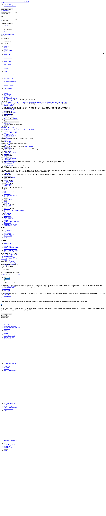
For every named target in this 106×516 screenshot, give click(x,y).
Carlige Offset (7, 205)
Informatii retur (7, 246)
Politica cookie (7, 250)
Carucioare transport (9, 287)
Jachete (5, 330)
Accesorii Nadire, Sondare (10, 131)
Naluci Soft (6, 196)
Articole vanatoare (8, 85)
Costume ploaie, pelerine (10, 326)
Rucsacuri (6, 291)
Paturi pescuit (7, 260)
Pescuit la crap (7, 216)
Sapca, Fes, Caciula (8, 447)
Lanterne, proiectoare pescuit (11, 407)
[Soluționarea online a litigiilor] (13, 274)
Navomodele (7, 367)
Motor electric (7, 366)
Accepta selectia (5, 315)
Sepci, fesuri (7, 331)
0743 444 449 (7, 4)
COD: (5, 113)
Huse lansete (7, 290)
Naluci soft (6, 98)
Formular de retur (8, 247)
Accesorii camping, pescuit (10, 254)
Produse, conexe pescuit (10, 81)
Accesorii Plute (7, 143)
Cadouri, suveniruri (8, 409)
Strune (5, 187)
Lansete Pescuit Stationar (10, 158)
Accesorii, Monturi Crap (10, 109)
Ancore (5, 201)
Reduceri (6, 49)
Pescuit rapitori (7, 61)
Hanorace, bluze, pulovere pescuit (12, 327)
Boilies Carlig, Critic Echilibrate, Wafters (14, 210)
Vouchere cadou (8, 50)
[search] (16, 12)
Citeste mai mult (5, 289)
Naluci (5, 189)
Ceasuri (5, 410)
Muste (5, 192)
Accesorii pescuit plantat (10, 363)
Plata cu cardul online (9, 234)
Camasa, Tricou (7, 446)
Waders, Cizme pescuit (9, 336)
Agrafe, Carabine (8, 183)
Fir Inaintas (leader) (8, 97)
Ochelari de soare (8, 402)
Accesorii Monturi (8, 181)
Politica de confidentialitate (10, 249)
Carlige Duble (7, 202)
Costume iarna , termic (9, 324)
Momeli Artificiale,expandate (11, 211)
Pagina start (6, 94)
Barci (5, 364)
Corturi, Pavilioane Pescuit (10, 251)
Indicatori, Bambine (8, 105)
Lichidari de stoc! (8, 88)
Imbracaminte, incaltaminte (10, 75)
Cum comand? (7, 233)
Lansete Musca (7, 176)
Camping (6, 68)
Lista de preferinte (8, 231)
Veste (5, 334)
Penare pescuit (7, 296)
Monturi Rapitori (8, 184)
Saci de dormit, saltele (9, 261)
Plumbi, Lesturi (7, 185)
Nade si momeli (7, 64)
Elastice (6, 137)
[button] (53, 37)
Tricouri (6, 333)
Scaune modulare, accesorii (10, 258)
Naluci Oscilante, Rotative (10, 195)
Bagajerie (6, 71)
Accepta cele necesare (6, 314)
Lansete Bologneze (8, 159)
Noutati (5, 47)
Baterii (5, 404)
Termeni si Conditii (8, 243)
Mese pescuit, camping (9, 257)
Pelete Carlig (7, 214)
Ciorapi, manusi (7, 338)
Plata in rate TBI (8, 236)
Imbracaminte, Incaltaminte (10, 440)
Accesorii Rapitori (8, 180)
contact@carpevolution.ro (10, 6)
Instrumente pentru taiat (9, 403)
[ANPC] (3, 274)
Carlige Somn (7, 206)
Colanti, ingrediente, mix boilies (11, 221)
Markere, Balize (8, 123)
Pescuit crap (7, 54)
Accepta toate (4, 317)
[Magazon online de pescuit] (5, 10)
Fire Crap (6, 93)
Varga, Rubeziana (8, 163)
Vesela (5, 265)
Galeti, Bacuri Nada (9, 134)
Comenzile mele (8, 230)
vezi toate (6, 101)
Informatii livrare (8, 244)
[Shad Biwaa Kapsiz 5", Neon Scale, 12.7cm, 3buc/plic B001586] (17, 102)
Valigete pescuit (7, 294)
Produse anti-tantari (8, 411)
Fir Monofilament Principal (10, 98)
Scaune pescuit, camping (10, 263)
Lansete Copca (7, 173)
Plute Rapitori (7, 147)
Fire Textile (6, 140)
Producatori (6, 46)
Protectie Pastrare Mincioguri (11, 128)
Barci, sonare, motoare (9, 78)
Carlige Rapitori (8, 199)
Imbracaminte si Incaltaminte (11, 224)
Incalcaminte (7, 329)
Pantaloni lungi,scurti (9, 337)
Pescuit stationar (8, 58)
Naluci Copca (7, 194)
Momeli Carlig (7, 209)
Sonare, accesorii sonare (10, 370)
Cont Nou (6, 31)
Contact (6, 52)
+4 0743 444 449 (29, 146)
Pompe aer (6, 369)
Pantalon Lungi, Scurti (9, 444)
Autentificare (7, 25)
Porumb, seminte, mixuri (10, 225)
